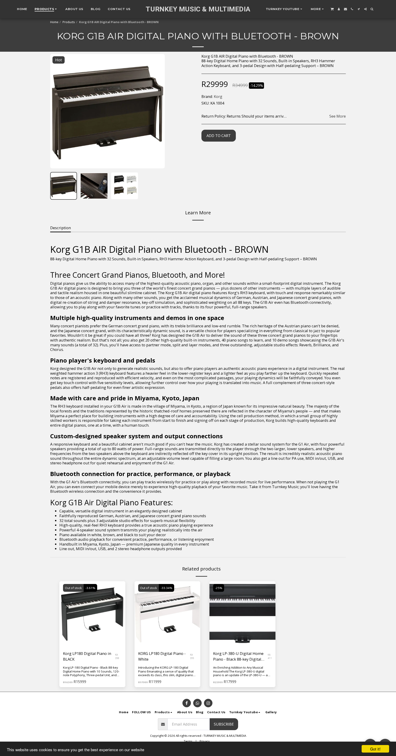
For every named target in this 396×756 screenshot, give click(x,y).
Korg (218, 96)
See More (337, 116)
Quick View (92, 635)
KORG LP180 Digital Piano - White (162, 656)
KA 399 (192, 656)
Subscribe (224, 724)
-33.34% (166, 588)
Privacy (205, 741)
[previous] (57, 111)
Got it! (375, 749)
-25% (218, 588)
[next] (157, 111)
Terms (188, 741)
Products (69, 22)
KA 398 (117, 656)
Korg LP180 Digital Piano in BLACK (87, 656)
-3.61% (90, 588)
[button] (284, 9)
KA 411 (270, 656)
